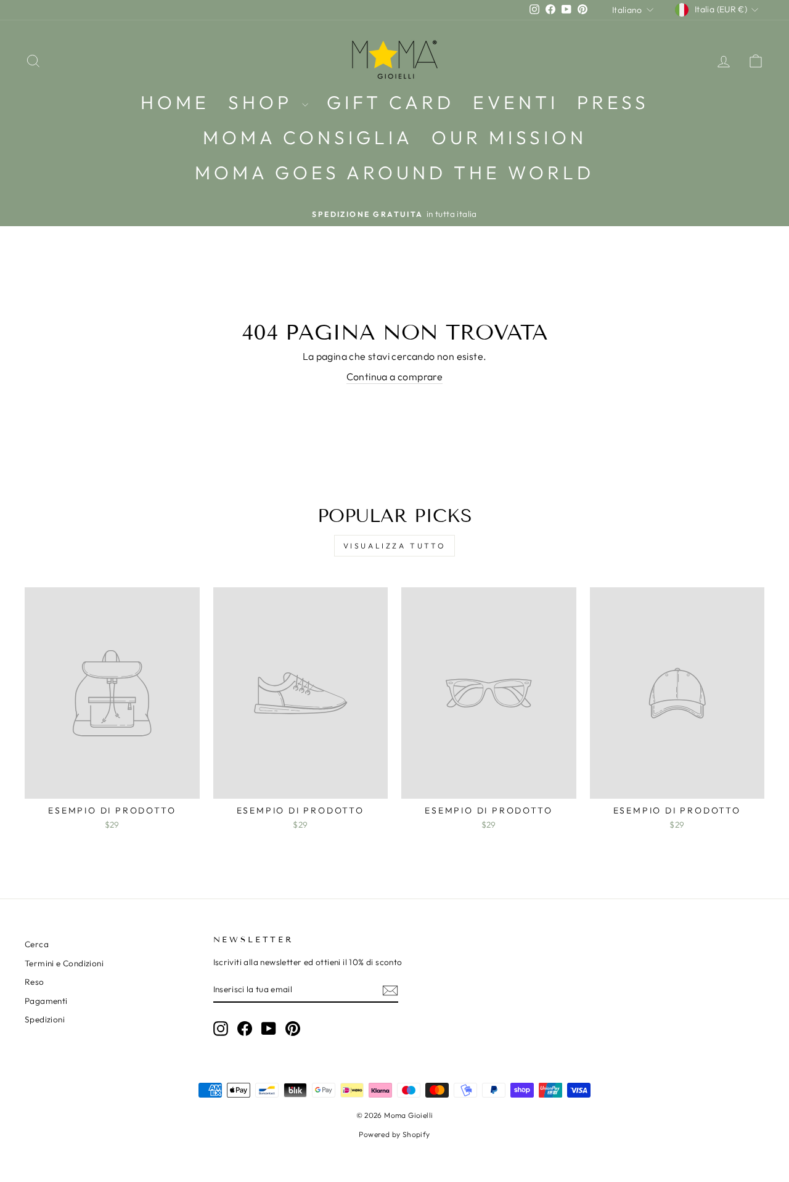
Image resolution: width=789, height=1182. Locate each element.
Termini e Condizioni (64, 963)
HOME (175, 102)
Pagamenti (46, 1000)
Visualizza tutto (394, 545)
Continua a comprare (394, 376)
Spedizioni (45, 1019)
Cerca (37, 944)
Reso (34, 981)
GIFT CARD (390, 102)
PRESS (613, 102)
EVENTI (515, 102)
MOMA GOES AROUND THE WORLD (394, 172)
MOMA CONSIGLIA (308, 137)
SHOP (263, 102)
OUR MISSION (509, 137)
